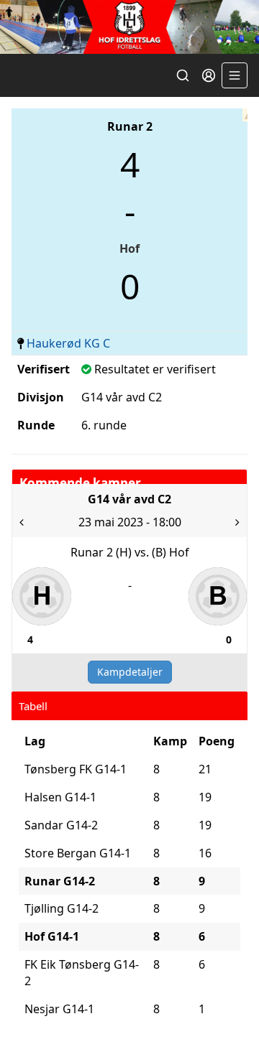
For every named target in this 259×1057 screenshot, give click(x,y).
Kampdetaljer (130, 672)
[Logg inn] (209, 75)
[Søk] (183, 75)
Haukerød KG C (68, 343)
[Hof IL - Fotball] (129, 27)
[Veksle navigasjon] (234, 75)
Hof (129, 248)
